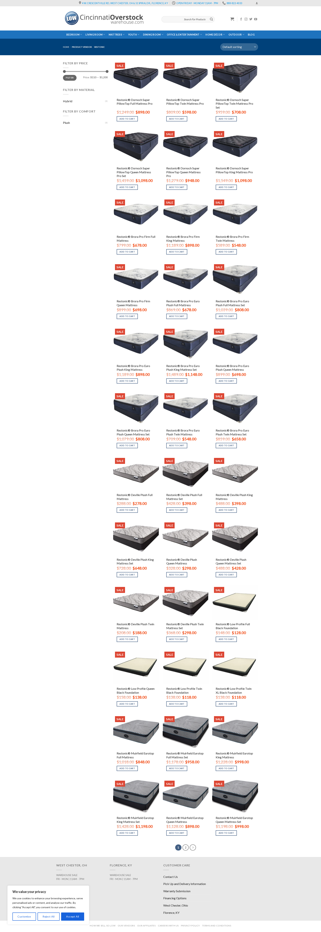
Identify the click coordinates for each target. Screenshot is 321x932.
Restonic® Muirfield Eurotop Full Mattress (135, 755)
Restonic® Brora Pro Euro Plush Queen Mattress (232, 367)
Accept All (72, 916)
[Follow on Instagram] (245, 19)
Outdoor (235, 34)
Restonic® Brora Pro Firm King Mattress (183, 238)
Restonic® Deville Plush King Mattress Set (135, 561)
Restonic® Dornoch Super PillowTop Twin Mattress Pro (185, 101)
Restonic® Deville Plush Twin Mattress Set (185, 626)
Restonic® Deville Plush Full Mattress (135, 496)
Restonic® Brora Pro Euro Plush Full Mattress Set (232, 303)
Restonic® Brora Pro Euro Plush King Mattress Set (183, 367)
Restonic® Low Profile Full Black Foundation (233, 626)
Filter (70, 77)
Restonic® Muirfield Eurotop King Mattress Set (135, 819)
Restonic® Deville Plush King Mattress (234, 496)
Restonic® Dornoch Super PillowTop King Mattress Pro (234, 170)
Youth (132, 34)
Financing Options (175, 898)
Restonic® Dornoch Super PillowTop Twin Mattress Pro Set (234, 103)
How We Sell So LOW (102, 925)
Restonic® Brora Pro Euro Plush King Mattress (133, 367)
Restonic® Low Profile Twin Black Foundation (184, 690)
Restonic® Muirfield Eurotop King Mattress (234, 755)
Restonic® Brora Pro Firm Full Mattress (136, 238)
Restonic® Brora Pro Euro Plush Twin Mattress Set (232, 432)
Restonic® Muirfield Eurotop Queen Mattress (185, 819)
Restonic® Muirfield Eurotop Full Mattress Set (185, 755)
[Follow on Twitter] (250, 19)
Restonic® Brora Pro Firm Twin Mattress (232, 238)
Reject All (48, 916)
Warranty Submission (176, 891)
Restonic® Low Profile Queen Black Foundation (136, 690)
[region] (48, 905)
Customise (24, 916)
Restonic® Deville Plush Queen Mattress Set (231, 561)
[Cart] (232, 19)
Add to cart (127, 118)
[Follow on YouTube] (255, 19)
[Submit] (211, 19)
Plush (66, 122)
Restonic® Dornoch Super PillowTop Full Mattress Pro (135, 101)
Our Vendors (126, 925)
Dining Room (152, 34)
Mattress (115, 34)
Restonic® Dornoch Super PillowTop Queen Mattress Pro (183, 172)
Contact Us (170, 876)
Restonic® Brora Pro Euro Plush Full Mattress (183, 303)
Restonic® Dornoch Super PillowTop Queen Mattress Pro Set (134, 172)
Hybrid (67, 101)
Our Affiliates (146, 925)
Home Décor (213, 34)
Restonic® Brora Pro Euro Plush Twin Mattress (183, 432)
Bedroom (73, 34)
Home (66, 47)
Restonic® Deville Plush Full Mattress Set (184, 496)
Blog (251, 34)
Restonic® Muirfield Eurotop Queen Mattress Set (234, 819)
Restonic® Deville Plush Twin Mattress (135, 626)
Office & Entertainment (183, 34)
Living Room (94, 34)
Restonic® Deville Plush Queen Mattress (181, 561)
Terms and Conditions (216, 925)
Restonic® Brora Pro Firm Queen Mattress (133, 303)
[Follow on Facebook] (241, 19)
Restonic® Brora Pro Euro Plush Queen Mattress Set (133, 432)
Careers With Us (168, 925)
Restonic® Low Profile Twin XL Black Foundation (234, 690)
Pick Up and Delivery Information (184, 884)
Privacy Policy (190, 925)
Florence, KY (171, 912)
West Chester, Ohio (175, 905)
